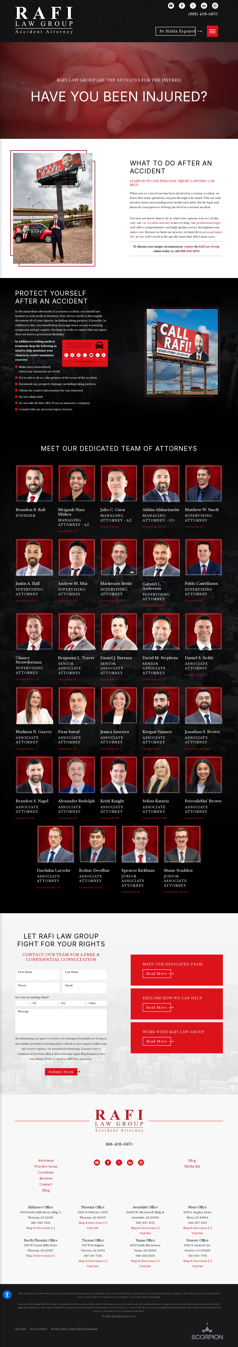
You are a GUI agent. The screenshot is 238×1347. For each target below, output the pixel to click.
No (35, 1003)
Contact (46, 1184)
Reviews (45, 1178)
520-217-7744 (93, 1255)
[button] (7, 1294)
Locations (46, 1172)
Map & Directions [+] (40, 1228)
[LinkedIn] (204, 6)
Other (92, 1003)
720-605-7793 (197, 1255)
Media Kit (192, 1166)
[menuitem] (46, 1160)
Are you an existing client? (32, 997)
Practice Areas (45, 1166)
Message (23, 1011)
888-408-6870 (119, 1144)
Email (68, 985)
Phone (22, 985)
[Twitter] (193, 6)
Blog (46, 1190)
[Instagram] (215, 6)
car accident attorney (156, 222)
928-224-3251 (145, 1255)
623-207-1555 (145, 1222)
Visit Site (93, 1228)
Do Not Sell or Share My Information (74, 1328)
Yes (63, 1003)
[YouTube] (171, 6)
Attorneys (46, 1160)
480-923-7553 (40, 1222)
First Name (25, 972)
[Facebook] (182, 6)
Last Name (71, 972)
